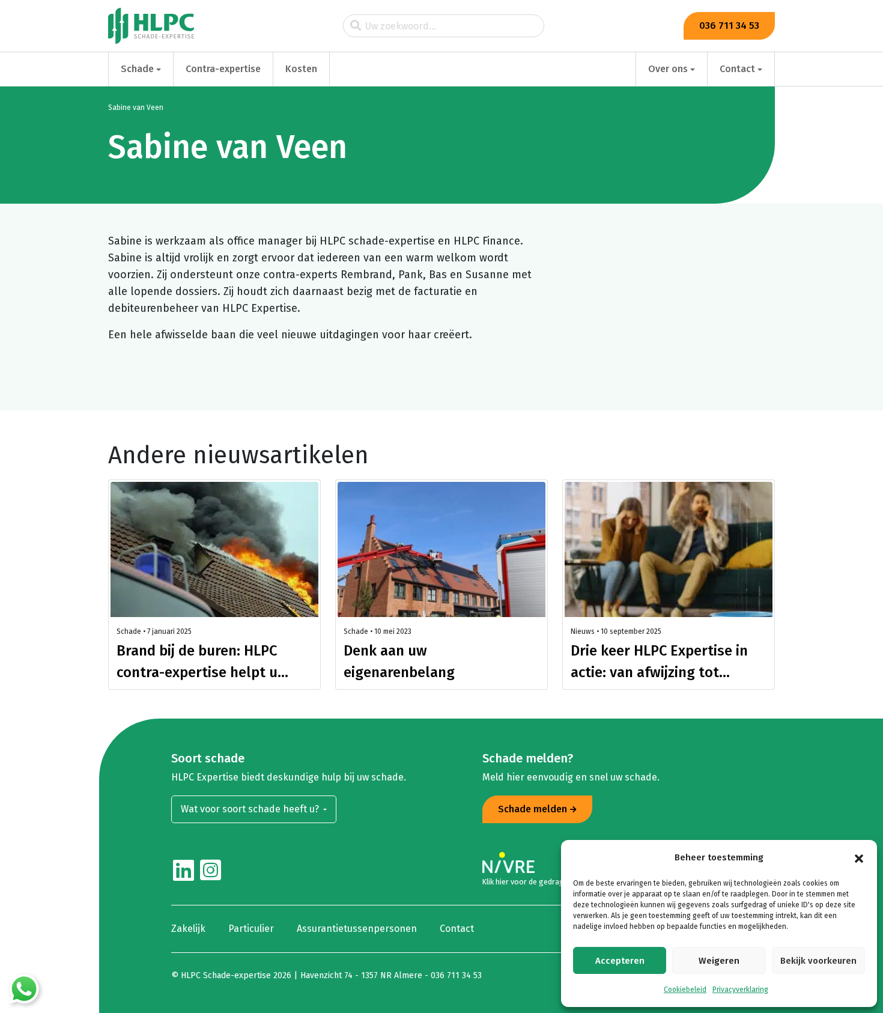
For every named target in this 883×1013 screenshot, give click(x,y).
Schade (137, 69)
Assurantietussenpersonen (357, 928)
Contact (737, 69)
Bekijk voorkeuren (818, 960)
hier (502, 881)
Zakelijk (188, 928)
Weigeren (719, 960)
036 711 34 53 (729, 25)
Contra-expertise (223, 69)
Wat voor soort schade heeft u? (251, 809)
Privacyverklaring (740, 989)
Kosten (301, 69)
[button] (859, 857)
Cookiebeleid (685, 989)
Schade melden (532, 809)
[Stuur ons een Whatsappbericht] (24, 989)
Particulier (251, 928)
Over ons (668, 69)
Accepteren (620, 960)
